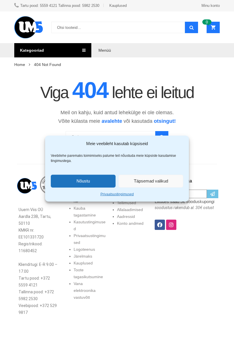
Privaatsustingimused (117, 194)
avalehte (112, 121)
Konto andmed (130, 223)
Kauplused (83, 263)
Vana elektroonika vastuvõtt (85, 290)
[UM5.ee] (28, 27)
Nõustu (83, 180)
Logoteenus (84, 249)
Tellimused (126, 202)
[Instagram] (171, 225)
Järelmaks (83, 256)
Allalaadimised (130, 209)
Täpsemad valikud (151, 180)
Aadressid (126, 216)
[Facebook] (160, 225)
